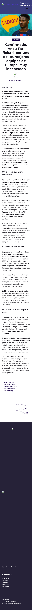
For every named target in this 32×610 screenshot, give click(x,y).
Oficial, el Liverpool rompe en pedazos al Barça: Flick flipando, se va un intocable (22, 409)
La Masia (5, 582)
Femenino (5, 580)
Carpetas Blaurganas (26, 4)
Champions (5, 578)
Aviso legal (5, 599)
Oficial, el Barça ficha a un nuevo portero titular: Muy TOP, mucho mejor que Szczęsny (10, 387)
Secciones (5, 586)
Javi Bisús (18, 80)
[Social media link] (3, 567)
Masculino (16, 39)
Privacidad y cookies (9, 601)
